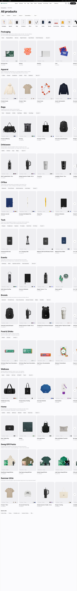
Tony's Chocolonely (20, 299)
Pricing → (10, 513)
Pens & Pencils (11, 188)
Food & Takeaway (39, 37)
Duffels (13, 113)
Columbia (42, 299)
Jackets (20, 75)
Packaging (40, 3)
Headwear (31, 75)
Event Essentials (25, 263)
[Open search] (66, 3)
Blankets (19, 412)
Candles (3, 412)
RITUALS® (19, 375)
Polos (25, 75)
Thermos (8, 150)
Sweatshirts (14, 75)
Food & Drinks (45, 3)
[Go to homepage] (4, 3)
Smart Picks (29, 225)
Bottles (3, 150)
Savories (8, 337)
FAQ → (32, 513)
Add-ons (16, 37)
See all (47, 37)
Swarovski (4, 299)
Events (35, 3)
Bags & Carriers (23, 37)
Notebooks (4, 188)
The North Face (11, 299)
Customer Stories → (25, 513)
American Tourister (29, 299)
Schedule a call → (17, 513)
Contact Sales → (4, 513)
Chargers (3, 225)
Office (32, 3)
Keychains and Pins (16, 263)
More (51, 3)
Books (25, 412)
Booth (9, 263)
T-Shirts (3, 75)
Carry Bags (31, 113)
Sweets (3, 337)
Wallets (25, 113)
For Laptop (22, 225)
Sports (3, 375)
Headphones (9, 225)
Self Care (13, 375)
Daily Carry (30, 412)
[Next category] (74, 23)
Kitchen (8, 412)
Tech (25, 3)
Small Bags (19, 113)
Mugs (17, 150)
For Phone (35, 225)
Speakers (16, 225)
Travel (24, 375)
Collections (56, 3)
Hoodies (8, 75)
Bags (28, 3)
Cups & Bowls (31, 37)
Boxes (3, 37)
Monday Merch (3, 7)
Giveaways (4, 263)
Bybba (36, 299)
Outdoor (8, 375)
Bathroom (14, 412)
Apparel (16, 3)
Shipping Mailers (9, 37)
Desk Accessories (19, 188)
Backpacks (8, 113)
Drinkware (21, 3)
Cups (13, 150)
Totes (3, 113)
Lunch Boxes (27, 188)
